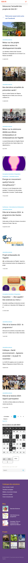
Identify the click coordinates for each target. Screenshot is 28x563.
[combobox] (5, 462)
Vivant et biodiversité (8, 497)
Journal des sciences (7, 39)
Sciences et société (7, 494)
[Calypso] (14, 545)
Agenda (5, 421)
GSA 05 (3, 1)
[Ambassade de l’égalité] (6, 537)
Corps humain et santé (8, 487)
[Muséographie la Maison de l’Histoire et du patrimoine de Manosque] (21, 545)
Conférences (5, 176)
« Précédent (6, 416)
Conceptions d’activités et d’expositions (11, 174)
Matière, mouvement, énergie (10, 492)
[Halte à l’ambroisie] (14, 537)
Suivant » (5, 419)
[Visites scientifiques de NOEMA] (21, 537)
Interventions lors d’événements (16, 207)
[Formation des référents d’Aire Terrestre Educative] (6, 545)
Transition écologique (8, 489)
